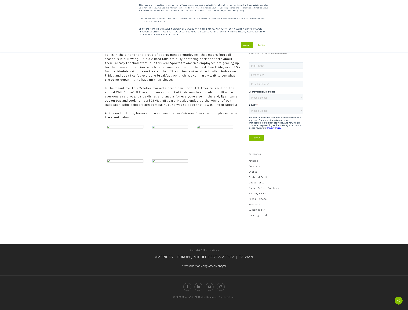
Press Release (258, 198)
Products (254, 204)
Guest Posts (256, 182)
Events (253, 171)
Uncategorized (258, 215)
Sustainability (257, 209)
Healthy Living (257, 193)
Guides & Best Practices (264, 188)
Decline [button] (261, 44)
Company (254, 166)
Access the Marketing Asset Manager (204, 266)
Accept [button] (246, 44)
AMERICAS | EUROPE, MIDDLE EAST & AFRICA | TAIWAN (204, 256)
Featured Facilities (260, 177)
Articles (253, 160)
